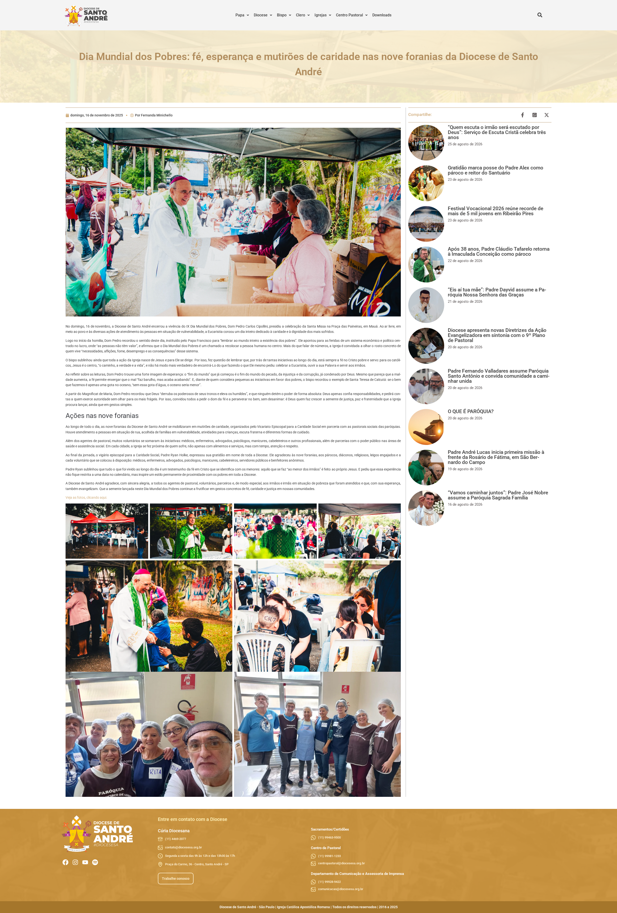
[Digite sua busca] (540, 15)
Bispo (282, 15)
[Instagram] (75, 862)
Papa (239, 15)
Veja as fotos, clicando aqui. (86, 497)
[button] (242, 15)
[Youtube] (85, 862)
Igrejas (321, 15)
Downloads (381, 15)
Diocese (261, 15)
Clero (300, 15)
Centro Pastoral (349, 15)
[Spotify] (95, 862)
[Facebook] (65, 862)
